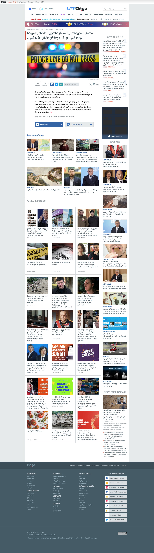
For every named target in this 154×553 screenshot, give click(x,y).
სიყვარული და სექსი (85, 505)
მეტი (121, 19)
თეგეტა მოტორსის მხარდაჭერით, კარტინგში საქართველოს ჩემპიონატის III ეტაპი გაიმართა (115, 353)
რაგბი (55, 508)
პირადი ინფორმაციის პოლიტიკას (86, 538)
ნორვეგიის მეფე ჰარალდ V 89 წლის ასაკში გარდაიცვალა (63, 325)
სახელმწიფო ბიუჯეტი (59, 481)
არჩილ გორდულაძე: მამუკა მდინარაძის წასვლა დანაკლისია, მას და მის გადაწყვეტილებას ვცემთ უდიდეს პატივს (82, 181)
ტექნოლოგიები (58, 488)
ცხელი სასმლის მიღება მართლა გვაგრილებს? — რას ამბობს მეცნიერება (115, 206)
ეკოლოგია (30, 493)
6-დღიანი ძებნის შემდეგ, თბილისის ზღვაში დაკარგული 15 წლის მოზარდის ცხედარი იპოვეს (64, 151)
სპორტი (56, 504)
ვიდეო (70, 15)
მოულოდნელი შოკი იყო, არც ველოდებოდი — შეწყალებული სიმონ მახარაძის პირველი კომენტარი (88, 291)
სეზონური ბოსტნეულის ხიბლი (37, 426)
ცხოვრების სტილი (86, 486)
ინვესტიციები (48, 9)
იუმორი (81, 500)
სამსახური (82, 502)
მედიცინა (82, 478)
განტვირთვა (22, 2)
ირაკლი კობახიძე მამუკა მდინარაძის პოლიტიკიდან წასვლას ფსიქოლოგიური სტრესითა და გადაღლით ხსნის (37, 358)
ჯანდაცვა (30, 498)
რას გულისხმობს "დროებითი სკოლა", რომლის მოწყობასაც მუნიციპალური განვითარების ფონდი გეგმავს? (113, 435)
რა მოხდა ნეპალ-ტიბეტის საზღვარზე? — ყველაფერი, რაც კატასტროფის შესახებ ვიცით (63, 426)
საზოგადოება (104, 19)
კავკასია (29, 483)
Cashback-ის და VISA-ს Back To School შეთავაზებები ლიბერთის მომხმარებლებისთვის (63, 392)
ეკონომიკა (114, 19)
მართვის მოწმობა (33, 2)
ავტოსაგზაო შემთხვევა (52, 117)
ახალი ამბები (12, 2)
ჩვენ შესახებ (72, 465)
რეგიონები (30, 502)
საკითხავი (98, 15)
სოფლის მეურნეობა (59, 483)
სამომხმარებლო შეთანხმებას (64, 538)
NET (62, 15)
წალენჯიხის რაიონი (67, 117)
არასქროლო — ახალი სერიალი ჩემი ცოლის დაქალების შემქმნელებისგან (114, 442)
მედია (29, 509)
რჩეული (108, 15)
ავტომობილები (83, 493)
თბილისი (30, 500)
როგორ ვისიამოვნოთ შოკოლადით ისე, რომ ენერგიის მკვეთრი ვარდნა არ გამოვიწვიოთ (115, 255)
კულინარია (82, 495)
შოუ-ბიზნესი (56, 501)
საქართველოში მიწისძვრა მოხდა (63, 257)
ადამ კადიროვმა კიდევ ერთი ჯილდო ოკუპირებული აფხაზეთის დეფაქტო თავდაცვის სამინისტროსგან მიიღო (88, 224)
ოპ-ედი (79, 15)
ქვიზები (88, 15)
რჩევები (81, 509)
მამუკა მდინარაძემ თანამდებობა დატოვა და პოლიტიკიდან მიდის (115, 279)
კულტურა (57, 496)
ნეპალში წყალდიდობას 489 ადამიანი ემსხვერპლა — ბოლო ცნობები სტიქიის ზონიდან (37, 291)
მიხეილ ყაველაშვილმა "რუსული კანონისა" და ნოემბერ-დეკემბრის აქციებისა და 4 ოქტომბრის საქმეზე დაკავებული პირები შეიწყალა (88, 325)
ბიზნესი (55, 478)
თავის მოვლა (83, 483)
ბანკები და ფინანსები (59, 476)
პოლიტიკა (94, 19)
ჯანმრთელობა (85, 474)
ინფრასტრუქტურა (32, 507)
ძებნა (42, 2)
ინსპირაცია (82, 507)
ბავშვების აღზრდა (84, 481)
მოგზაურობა (83, 491)
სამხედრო (30, 488)
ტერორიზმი (30, 478)
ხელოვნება (56, 498)
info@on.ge (38, 534)
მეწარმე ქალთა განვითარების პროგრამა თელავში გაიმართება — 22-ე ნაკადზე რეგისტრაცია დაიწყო (115, 448)
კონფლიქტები (31, 485)
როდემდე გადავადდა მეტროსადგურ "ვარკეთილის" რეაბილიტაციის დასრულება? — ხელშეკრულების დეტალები (88, 151)
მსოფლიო (30, 481)
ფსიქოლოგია (83, 476)
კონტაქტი (124, 465)
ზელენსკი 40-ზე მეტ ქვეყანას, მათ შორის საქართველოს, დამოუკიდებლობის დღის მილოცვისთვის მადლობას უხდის (88, 392)
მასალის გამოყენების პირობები (110, 465)
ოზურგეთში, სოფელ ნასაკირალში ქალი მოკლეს (37, 257)
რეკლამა (119, 15)
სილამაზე (82, 488)
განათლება (30, 495)
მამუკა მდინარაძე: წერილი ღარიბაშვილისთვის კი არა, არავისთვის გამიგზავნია (115, 231)
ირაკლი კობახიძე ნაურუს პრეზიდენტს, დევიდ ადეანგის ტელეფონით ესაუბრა (115, 181)
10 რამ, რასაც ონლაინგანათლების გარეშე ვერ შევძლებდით (115, 328)
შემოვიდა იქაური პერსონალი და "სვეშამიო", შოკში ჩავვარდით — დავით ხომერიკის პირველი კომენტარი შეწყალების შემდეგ (37, 325)
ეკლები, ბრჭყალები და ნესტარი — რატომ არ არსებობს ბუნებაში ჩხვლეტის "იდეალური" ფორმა (115, 303)
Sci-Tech (56, 486)
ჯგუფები (34, 9)
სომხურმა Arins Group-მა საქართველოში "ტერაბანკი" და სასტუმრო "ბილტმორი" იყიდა (63, 224)
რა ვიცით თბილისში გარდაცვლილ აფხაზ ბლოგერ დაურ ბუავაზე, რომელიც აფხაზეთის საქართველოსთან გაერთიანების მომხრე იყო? (63, 291)
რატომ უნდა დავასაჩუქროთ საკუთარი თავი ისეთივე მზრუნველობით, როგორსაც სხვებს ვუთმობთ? (88, 358)
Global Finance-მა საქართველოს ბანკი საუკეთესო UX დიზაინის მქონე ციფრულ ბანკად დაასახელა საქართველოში (88, 426)
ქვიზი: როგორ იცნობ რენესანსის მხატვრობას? (45, 179)
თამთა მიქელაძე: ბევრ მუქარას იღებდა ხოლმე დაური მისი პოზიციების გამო (88, 257)
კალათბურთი (57, 510)
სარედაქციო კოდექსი (92, 465)
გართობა (82, 498)
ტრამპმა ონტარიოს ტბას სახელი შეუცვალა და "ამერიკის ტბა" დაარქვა (39, 149)
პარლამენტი (31, 476)
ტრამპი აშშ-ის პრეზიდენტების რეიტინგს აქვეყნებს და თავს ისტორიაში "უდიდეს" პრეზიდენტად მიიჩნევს (37, 224)
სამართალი (59, 29)
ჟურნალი (54, 15)
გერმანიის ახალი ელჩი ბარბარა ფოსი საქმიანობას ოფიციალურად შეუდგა (115, 156)
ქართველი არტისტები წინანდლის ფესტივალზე (115, 376)
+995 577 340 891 (50, 534)
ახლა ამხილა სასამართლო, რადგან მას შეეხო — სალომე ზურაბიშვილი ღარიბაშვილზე (115, 454)
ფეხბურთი (56, 506)
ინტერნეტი (56, 491)
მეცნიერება (56, 493)
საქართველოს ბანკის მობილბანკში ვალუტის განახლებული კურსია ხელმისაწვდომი (63, 358)
